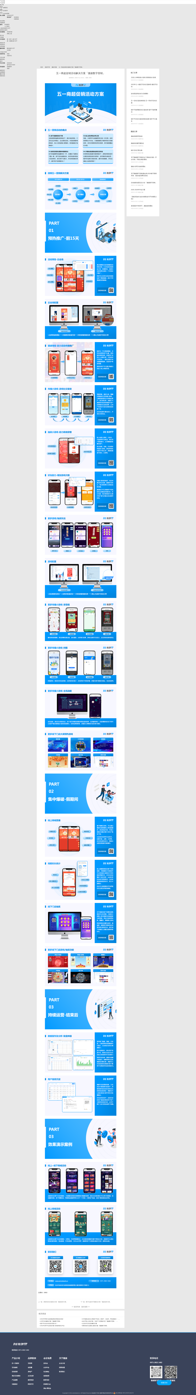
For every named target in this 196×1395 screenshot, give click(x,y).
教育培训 (31, 1380)
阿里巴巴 (31, 1384)
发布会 (45, 1363)
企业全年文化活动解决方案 (89, 1323)
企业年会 (46, 1367)
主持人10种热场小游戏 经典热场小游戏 (143, 77)
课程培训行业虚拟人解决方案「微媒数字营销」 (95, 1325)
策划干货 (47, 67)
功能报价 (15, 1384)
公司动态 (140, 162)
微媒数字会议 (37, 67)
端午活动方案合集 (136, 150)
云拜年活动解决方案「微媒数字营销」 (50, 1321)
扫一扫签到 (15, 1363)
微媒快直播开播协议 (137, 143)
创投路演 (46, 1376)
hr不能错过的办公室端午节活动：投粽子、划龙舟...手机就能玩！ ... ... (101, 1319)
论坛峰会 (46, 1371)
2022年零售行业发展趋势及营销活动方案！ (52, 1319)
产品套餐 (15, 1380)
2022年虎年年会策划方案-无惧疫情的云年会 (52, 1325)
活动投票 (15, 1371)
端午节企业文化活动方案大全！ (48, 1323)
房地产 (30, 1371)
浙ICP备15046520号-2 (106, 1393)
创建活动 (164, 1383)
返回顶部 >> (85, 1307)
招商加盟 (62, 1367)
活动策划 (140, 80)
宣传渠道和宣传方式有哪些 (139, 93)
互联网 (30, 1363)
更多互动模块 (16, 1376)
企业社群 (31, 1376)
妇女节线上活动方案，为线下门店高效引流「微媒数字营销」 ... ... (100, 1321)
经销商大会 (47, 1384)
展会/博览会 (47, 1388)
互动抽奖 (15, 1367)
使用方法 (140, 139)
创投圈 (30, 1367)
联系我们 (62, 1371)
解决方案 (54, 67)
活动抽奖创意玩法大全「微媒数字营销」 (144, 182)
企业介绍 (62, 1363)
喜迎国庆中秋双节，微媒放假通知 (141, 206)
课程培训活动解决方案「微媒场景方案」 (55, 1302)
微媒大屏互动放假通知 (138, 166)
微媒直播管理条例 (136, 136)
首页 (41, 67)
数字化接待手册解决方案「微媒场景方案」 (98, 1302)
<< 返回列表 (76, 1307)
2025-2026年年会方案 (138, 189)
